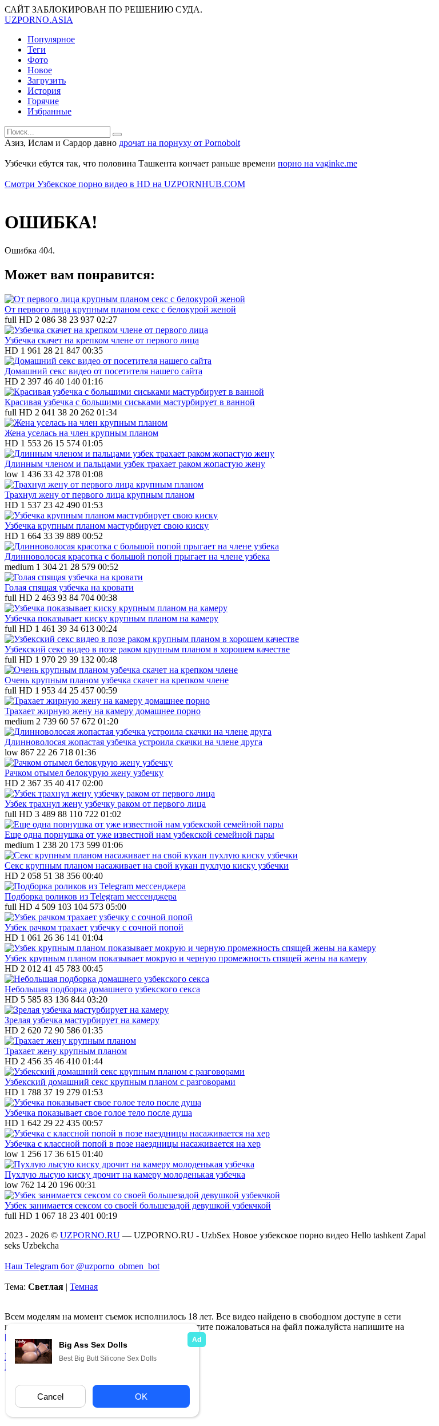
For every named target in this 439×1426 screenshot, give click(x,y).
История (44, 91)
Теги (36, 49)
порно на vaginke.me (317, 163)
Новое (39, 70)
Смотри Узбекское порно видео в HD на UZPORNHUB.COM (125, 184)
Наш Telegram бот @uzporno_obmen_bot (82, 1266)
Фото (37, 60)
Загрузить (46, 80)
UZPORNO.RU (90, 1235)
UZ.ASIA (39, 20)
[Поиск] (117, 134)
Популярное (51, 39)
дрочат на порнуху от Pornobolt (179, 143)
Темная (84, 1287)
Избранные (49, 111)
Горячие (43, 101)
